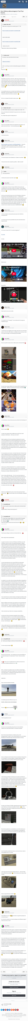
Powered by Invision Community (14, 1019)
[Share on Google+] (6, 1010)
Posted (9, 21)
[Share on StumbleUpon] (14, 1010)
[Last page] (26, 17)
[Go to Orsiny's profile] (2, 714)
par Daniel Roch (9, 1014)
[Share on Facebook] (3, 1010)
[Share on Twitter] (1, 1010)
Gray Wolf (3, 14)
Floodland (15, 14)
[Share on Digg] (8, 1010)
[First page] (1, 17)
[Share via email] (16, 1010)
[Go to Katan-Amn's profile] (2, 141)
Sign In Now (14, 995)
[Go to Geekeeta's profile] (2, 154)
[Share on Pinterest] (18, 1010)
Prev (4, 16)
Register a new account (14, 987)
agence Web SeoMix (9, 1015)
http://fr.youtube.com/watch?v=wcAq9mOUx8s (11, 30)
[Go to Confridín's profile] (2, 20)
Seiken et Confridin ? (6, 61)
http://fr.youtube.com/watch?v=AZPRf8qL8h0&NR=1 (11, 144)
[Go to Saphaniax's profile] (2, 167)
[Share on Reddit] (12, 1010)
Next (24, 16)
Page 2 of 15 (14, 16)
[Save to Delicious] (10, 1010)
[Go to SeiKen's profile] (2, 104)
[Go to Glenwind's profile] (2, 226)
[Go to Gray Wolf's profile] (2, 75)
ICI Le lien (3, 234)
